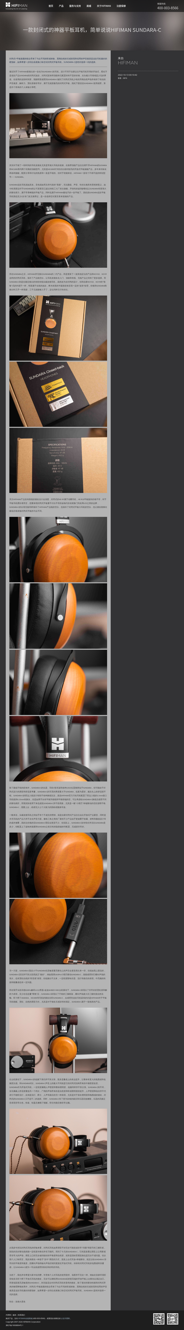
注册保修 (121, 6)
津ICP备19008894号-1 (14, 1325)
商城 (89, 6)
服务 (14, 1315)
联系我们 (21, 1315)
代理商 (8, 1315)
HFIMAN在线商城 (25, 1318)
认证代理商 (65, 1318)
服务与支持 (75, 6)
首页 (51, 6)
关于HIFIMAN (104, 6)
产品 (61, 6)
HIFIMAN (128, 62)
